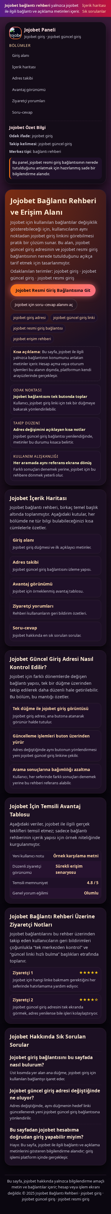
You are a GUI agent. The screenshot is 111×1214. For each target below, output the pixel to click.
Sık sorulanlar (94, 11)
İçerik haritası (94, 5)
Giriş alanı (20, 55)
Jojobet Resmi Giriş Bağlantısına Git (53, 290)
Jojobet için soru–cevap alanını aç (44, 304)
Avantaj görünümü (29, 89)
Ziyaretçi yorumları (28, 100)
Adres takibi (22, 78)
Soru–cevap (22, 112)
